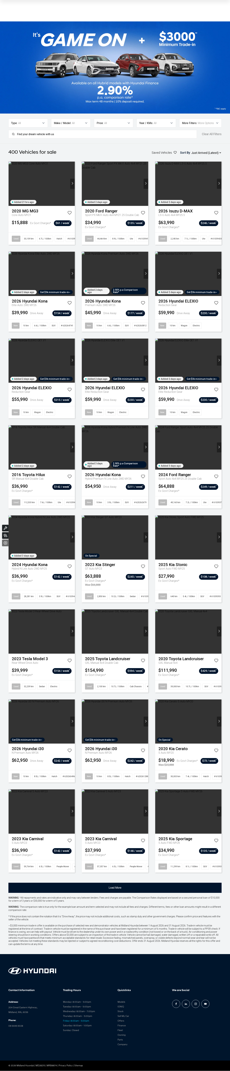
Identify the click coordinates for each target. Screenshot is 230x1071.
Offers (121, 1021)
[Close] (5, 543)
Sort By (185, 152)
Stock (120, 1011)
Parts (120, 1040)
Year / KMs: (146, 123)
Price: (100, 123)
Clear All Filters (212, 134)
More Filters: (189, 123)
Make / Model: (62, 123)
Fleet (120, 1030)
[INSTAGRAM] (196, 1004)
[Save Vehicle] (70, 213)
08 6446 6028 (15, 1026)
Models (121, 1002)
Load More (115, 887)
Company (122, 1044)
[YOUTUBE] (205, 1004)
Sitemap (78, 1065)
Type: (14, 123)
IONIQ (121, 1007)
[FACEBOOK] (176, 1004)
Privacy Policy (66, 1065)
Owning (122, 1035)
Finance (122, 1025)
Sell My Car (123, 1016)
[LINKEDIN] (186, 1004)
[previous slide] (11, 184)
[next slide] (72, 184)
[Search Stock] (5, 535)
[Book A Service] (5, 528)
